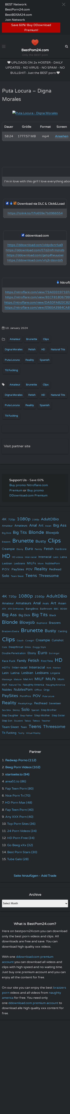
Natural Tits (58, 349)
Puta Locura (12, 360)
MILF (39, 679)
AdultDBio (50, 519)
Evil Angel (54, 653)
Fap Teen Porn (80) (19, 789)
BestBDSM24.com (18, 15)
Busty (40, 541)
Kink (49, 668)
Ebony (20, 549)
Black (52, 615)
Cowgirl (29, 640)
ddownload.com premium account (33, 1003)
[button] (63, 4)
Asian (48, 525)
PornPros (25, 696)
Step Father (26, 715)
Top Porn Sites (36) (21, 824)
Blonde (36, 532)
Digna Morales (14, 349)
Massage (7, 679)
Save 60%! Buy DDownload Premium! (31, 27)
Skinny (16, 710)
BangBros (31, 608)
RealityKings (25, 703)
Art (40, 526)
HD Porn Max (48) (18, 803)
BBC (56, 608)
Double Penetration (14, 653)
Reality (29, 360)
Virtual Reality (33, 733)
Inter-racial (31, 557)
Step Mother (42, 715)
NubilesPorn (52, 563)
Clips (46, 339)
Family (38, 549)
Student (18, 721)
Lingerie (55, 673)
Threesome (49, 576)
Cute (4, 647)
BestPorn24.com (17, 9)
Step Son (7, 720)
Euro (29, 548)
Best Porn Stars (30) (22, 852)
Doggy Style (39, 647)
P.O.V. (6, 569)
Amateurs (20, 525)
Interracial (44, 557)
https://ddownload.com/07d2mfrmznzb (35, 250)
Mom (41, 563)
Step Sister (58, 715)
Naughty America (33, 684)
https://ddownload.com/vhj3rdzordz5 (35, 260)
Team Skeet (17, 576)
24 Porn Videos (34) (22, 831)
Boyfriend (42, 623)
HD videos (17, 557)
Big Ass (59, 525)
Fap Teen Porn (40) (19, 810)
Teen (24, 727)
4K (4, 519)
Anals (45, 603)
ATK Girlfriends (16, 609)
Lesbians (19, 563)
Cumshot (58, 640)
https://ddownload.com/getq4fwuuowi (35, 255)
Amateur (15, 339)
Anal (33, 525)
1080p (24, 519)
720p (11, 519)
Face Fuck (8, 661)
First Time (47, 661)
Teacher (46, 721)
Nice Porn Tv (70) (17, 796)
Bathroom (46, 608)
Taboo (27, 721)
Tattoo (36, 720)
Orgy (47, 689)
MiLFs (51, 679)
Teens (31, 575)
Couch (20, 640)
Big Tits (20, 532)
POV (29, 569)
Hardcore (60, 549)
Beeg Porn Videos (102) (22, 767)
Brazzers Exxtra (10, 631)
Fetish (32, 349)
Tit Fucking (11, 370)
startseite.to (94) (17, 774)
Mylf (4, 684)
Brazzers (6, 542)
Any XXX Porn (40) (19, 817)
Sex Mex (6, 710)
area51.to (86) (15, 781)
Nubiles (7, 689)
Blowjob (52, 533)
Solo (5, 576)
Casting (62, 631)
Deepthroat (16, 647)
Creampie (8, 549)
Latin (55, 557)
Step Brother (49, 710)
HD (43, 349)
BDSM (63, 608)
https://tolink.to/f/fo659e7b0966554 (35, 213)
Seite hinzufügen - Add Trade (35, 876)
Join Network (15, 20)
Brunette (31, 339)
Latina (63, 557)
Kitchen (57, 668)
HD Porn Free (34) (20, 838)
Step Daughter (10, 715)
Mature (18, 679)
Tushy (21, 733)
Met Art (28, 679)
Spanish (45, 360)
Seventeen (55, 703)
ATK (4, 609)
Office (38, 689)
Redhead (55, 569)
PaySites (17, 569)
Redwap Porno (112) (20, 760)
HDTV (6, 667)
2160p (35, 519)
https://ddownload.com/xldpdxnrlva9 (35, 245)
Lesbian (7, 563)
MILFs (31, 563)
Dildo (28, 647)
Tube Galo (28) (18, 859)
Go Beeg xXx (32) (20, 845)
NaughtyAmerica (55, 684)
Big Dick (6, 533)
